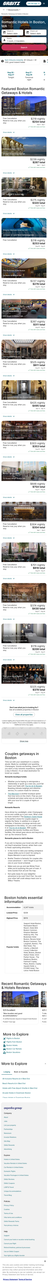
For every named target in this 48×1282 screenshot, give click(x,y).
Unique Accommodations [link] (12, 1191)
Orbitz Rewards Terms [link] (11, 1221)
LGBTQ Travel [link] (9, 1187)
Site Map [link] (7, 1141)
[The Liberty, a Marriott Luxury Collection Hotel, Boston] (24, 437)
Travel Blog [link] (8, 1195)
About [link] (6, 1117)
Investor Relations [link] (10, 1137)
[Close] (45, 1261)
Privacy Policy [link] (9, 1205)
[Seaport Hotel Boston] (24, 112)
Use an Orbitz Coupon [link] (11, 1251)
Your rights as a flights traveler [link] (14, 1255)
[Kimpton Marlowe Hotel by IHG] (24, 234)
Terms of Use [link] (8, 1213)
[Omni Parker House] (24, 518)
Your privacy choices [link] (11, 1225)
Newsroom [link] (7, 1133)
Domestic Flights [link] (9, 1171)
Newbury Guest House (33, 816)
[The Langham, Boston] (24, 356)
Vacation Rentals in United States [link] (15, 1163)
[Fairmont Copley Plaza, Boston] (24, 599)
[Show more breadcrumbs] (3, 9)
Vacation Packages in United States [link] (16, 1175)
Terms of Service (25, 1279)
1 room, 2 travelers (15, 41)
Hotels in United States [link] (12, 1159)
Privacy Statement (10, 1279)
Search (24, 47)
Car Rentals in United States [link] (13, 1167)
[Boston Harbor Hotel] (24, 477)
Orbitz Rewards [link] (9, 1145)
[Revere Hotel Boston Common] (24, 315)
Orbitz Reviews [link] (9, 1179)
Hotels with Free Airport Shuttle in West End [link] (19, 1088)
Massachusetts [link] (13, 10)
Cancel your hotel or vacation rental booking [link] (19, 1239)
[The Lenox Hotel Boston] (24, 680)
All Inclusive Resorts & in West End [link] (16, 1079)
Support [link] (6, 1235)
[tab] (6, 1072)
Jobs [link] (5, 1121)
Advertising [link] (8, 1149)
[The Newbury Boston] (24, 558)
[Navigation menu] (44, 3)
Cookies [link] (7, 1209)
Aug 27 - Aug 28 (29, 73)
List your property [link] (10, 1125)
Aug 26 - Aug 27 (11, 73)
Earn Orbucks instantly (14, 60)
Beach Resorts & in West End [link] (13, 1083)
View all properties (24, 714)
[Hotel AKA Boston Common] (24, 193)
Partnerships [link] (8, 1129)
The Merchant (13, 794)
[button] (24, 132)
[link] (24, 1038)
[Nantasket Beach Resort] (24, 153)
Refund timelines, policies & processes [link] (17, 1247)
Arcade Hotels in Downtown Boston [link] (16, 1093)
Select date (12, 33)
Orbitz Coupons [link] (9, 1183)
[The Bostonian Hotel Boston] (24, 274)
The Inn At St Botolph (33, 786)
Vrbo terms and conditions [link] (13, 1217)
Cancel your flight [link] (10, 1243)
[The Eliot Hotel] (24, 396)
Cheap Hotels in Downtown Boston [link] (16, 1097)
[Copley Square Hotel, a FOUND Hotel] (24, 640)
